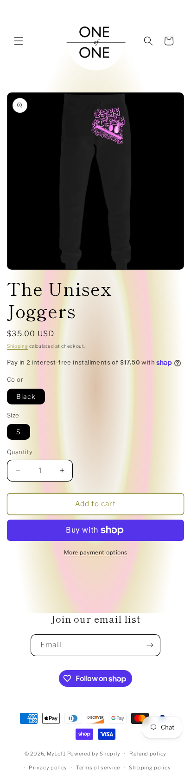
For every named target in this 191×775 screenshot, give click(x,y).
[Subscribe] (150, 645)
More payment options (95, 552)
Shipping (17, 346)
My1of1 (56, 753)
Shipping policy (150, 767)
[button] (18, 41)
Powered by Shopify (94, 753)
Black (26, 396)
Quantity (19, 452)
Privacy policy (48, 767)
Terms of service (98, 767)
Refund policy (147, 753)
